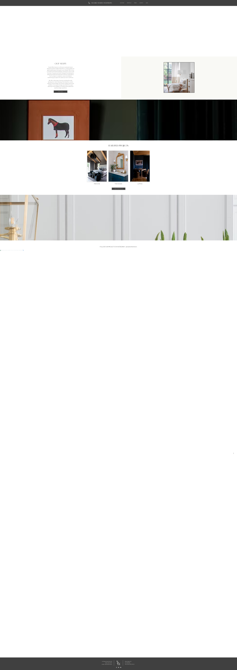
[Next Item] (233, 453)
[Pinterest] (120, 667)
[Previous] (8, 217)
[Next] (229, 217)
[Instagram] (116, 667)
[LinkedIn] (118, 667)
